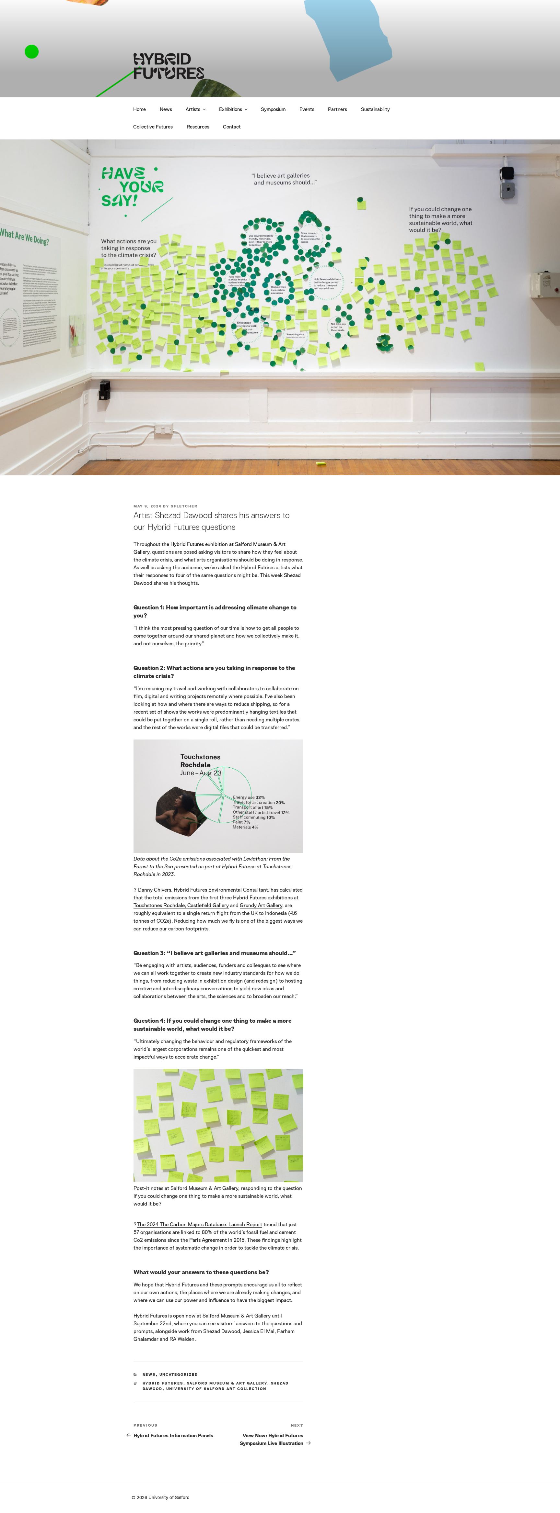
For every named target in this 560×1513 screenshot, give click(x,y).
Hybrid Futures (163, 1383)
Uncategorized (178, 1374)
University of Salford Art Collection (216, 1389)
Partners (337, 109)
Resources (198, 127)
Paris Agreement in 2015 (216, 1240)
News (166, 109)
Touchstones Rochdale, (160, 905)
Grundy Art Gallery (261, 905)
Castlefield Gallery (208, 905)
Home (139, 109)
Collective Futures (153, 127)
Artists (193, 109)
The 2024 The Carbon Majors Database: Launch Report (199, 1225)
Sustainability (375, 109)
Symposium (273, 109)
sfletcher (184, 506)
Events (306, 109)
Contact (232, 127)
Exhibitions (230, 109)
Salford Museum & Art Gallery (227, 1383)
